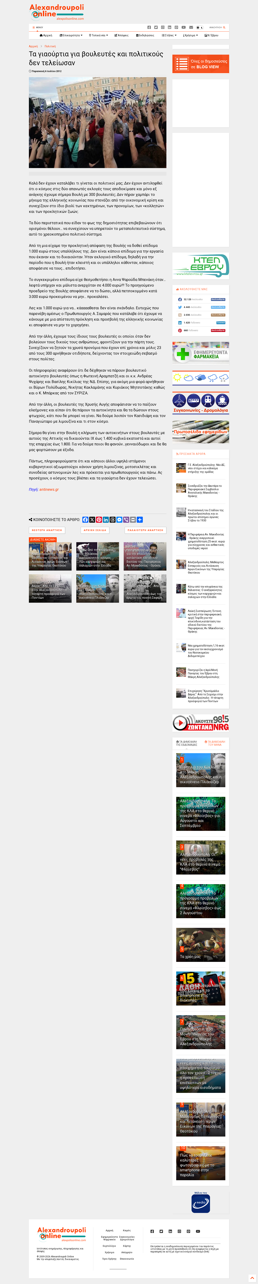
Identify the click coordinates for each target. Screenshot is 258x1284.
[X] (156, 27)
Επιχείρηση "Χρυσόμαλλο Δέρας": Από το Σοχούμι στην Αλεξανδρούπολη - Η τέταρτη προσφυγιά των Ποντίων (49, 589)
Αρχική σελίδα (95, 530)
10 (183, 1147)
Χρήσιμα (189, 35)
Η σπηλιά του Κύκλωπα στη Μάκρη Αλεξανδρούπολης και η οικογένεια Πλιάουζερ (95, 591)
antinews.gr (49, 489)
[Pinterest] (176, 27)
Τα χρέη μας (190, 956)
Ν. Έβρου (212, 35)
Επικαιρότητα (71, 35)
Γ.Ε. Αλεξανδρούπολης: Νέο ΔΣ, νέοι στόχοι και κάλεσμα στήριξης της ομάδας (206, 468)
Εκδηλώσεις (146, 35)
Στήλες (169, 35)
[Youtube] (184, 27)
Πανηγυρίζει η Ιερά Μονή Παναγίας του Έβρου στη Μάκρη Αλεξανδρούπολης (203, 673)
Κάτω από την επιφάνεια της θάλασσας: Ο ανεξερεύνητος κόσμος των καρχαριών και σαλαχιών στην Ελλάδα (96, 557)
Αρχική (47, 35)
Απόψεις (123, 35)
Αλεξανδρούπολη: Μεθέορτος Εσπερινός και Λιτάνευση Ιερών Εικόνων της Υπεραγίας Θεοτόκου (50, 559)
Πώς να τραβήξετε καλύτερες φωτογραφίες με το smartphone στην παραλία (197, 1165)
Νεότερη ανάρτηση (47, 530)
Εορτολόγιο (109, 1246)
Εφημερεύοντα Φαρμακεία (109, 1238)
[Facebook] (149, 27)
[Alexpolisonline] (191, 27)
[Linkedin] (169, 27)
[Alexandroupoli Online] (56, 19)
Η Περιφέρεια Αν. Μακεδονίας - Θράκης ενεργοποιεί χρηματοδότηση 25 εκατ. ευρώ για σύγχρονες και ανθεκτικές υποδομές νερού (206, 541)
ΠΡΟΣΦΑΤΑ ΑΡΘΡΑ (192, 453)
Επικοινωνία (127, 1259)
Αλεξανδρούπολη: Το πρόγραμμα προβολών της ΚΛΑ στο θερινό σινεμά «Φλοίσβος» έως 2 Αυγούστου (201, 903)
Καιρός (127, 1230)
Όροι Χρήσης (109, 1259)
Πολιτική (50, 46)
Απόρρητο (126, 1252)
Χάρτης (127, 1246)
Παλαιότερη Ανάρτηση (145, 530)
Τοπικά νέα (98, 35)
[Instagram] (163, 27)
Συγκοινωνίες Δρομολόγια (127, 1238)
